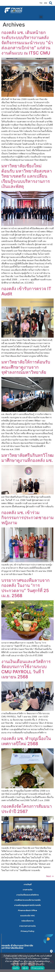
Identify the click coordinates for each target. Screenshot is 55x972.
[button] (41, 17)
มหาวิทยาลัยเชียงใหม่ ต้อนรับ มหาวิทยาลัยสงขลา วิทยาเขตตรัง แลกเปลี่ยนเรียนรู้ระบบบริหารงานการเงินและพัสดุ (26, 176)
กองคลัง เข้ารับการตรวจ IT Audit (26, 291)
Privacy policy (37, 968)
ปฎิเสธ (25, 968)
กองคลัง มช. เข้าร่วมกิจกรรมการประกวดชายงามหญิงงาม (27, 517)
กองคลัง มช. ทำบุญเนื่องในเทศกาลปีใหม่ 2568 (26, 741)
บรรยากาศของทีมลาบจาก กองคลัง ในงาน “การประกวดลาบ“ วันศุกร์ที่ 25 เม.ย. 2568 (25, 588)
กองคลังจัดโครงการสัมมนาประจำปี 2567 (26, 809)
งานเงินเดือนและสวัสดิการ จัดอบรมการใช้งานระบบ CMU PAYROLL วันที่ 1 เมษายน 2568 (26, 669)
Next (50, 876)
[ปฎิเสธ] (50, 962)
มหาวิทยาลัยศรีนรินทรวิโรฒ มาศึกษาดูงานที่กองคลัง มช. (27, 458)
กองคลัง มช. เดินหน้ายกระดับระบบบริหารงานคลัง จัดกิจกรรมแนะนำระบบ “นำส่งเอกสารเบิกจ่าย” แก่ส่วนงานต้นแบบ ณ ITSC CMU (27, 43)
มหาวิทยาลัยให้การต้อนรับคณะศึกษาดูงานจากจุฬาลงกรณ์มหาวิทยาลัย (25, 367)
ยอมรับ (16, 968)
